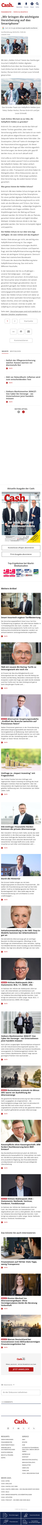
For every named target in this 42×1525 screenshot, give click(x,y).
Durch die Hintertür (10, 878)
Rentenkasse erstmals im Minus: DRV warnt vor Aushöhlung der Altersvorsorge (20, 1092)
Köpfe (3, 1458)
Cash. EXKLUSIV (6, 1484)
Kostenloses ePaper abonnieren (21, 547)
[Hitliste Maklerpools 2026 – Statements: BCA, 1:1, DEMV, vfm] (21, 969)
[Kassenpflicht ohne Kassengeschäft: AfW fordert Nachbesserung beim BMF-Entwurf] (21, 1131)
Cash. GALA (5, 1492)
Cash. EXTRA (5, 1481)
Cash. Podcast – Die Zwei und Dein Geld (15, 1500)
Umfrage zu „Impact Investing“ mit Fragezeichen (18, 774)
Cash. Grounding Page (30, 1473)
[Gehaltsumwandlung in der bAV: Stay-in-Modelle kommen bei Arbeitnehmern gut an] (21, 917)
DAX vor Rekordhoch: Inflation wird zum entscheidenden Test (23, 378)
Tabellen (25, 1470)
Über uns (25, 1468)
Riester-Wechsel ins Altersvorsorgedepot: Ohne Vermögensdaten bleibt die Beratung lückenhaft (19, 1302)
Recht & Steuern (7, 1455)
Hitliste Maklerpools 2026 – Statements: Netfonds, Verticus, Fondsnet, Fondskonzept (17, 1201)
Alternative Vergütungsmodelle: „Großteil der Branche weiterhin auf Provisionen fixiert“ (20, 721)
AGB (23, 1445)
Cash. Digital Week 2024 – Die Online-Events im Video (20, 1489)
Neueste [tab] (5, 351)
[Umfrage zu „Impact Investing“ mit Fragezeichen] (21, 760)
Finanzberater (6, 1442)
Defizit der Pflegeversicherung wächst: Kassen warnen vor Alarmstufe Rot (20, 362)
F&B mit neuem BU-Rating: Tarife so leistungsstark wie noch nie (18, 668)
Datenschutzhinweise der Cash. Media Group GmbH (30, 1449)
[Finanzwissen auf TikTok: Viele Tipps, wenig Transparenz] (21, 1248)
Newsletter (26, 1465)
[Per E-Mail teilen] (28, 331)
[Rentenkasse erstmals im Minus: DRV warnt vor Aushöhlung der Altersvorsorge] (21, 1077)
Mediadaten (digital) (30, 1460)
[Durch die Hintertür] (21, 865)
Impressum (26, 1454)
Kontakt (25, 1457)
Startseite (28, 321)
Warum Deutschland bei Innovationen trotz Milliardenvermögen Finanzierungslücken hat (20, 1341)
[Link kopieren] (13, 331)
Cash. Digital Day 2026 (9, 1486)
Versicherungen (7, 1439)
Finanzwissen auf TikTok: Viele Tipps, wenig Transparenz (19, 1263)
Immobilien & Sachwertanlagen (8, 1448)
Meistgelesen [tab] (15, 351)
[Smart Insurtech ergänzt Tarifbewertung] (21, 604)
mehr (11, 368)
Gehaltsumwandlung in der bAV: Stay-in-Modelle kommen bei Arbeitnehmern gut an (20, 932)
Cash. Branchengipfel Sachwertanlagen (16, 1494)
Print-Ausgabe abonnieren (21, 554)
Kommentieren (21, 340)
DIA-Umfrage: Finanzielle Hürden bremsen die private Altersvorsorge (18, 827)
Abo (23, 1439)
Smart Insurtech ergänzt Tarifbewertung (20, 617)
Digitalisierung (7, 1452)
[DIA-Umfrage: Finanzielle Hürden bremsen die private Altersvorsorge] (21, 813)
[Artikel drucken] (21, 331)
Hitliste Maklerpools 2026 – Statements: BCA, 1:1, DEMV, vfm (17, 983)
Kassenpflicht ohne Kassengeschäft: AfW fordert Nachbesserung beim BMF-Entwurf (20, 1147)
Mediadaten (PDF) (28, 1462)
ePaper (24, 1442)
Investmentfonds (7, 1445)
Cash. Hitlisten (6, 1497)
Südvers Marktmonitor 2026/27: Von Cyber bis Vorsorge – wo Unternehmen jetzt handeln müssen (21, 395)
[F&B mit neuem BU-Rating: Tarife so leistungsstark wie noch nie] (21, 653)
